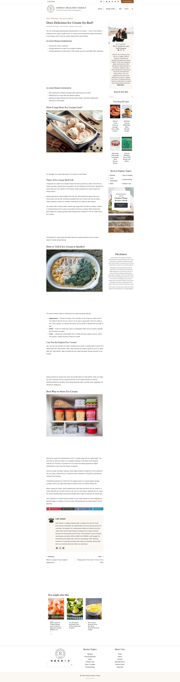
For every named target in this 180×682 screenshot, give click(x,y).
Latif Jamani (56, 26)
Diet (120, 9)
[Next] (99, 617)
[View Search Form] (132, 9)
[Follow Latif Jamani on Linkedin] (63, 548)
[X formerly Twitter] (104, 1)
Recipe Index (128, 1)
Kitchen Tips (127, 183)
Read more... (121, 85)
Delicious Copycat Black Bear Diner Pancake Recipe (126, 126)
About (120, 656)
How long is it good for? (66, 18)
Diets (111, 183)
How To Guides (90, 664)
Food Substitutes (90, 656)
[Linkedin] (118, 1)
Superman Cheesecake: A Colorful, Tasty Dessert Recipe (115, 158)
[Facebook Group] (115, 1)
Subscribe (51, 1)
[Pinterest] (112, 1)
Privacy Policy (119, 664)
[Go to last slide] (50, 617)
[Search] (71, 665)
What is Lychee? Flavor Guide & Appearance (56, 559)
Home (48, 18)
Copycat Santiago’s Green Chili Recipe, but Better (127, 157)
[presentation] (56, 608)
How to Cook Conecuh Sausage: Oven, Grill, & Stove (115, 126)
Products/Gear (127, 179)
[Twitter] (65, 661)
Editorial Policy (120, 662)
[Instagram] (106, 1)
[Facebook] (101, 1)
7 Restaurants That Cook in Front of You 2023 (90, 559)
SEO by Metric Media (90, 678)
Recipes (112, 175)
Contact (119, 659)
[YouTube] (109, 1)
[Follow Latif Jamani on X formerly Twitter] (60, 548)
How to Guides (127, 175)
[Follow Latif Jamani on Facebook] (56, 548)
